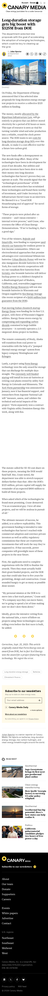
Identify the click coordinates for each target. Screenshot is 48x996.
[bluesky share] (40, 54)
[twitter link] (10, 979)
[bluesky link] (23, 979)
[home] (24, 6)
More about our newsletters (16, 714)
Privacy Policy (34, 719)
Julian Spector (8, 734)
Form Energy (31, 363)
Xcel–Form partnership (13, 387)
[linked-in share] (27, 54)
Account (25, 3)
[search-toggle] (41, 3)
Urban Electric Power (23, 259)
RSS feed (22, 986)
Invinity (6, 273)
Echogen (6, 356)
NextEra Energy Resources (15, 287)
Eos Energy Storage (32, 294)
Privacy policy (8, 986)
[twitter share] (31, 54)
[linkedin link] (4, 979)
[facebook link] (17, 979)
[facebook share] (36, 54)
